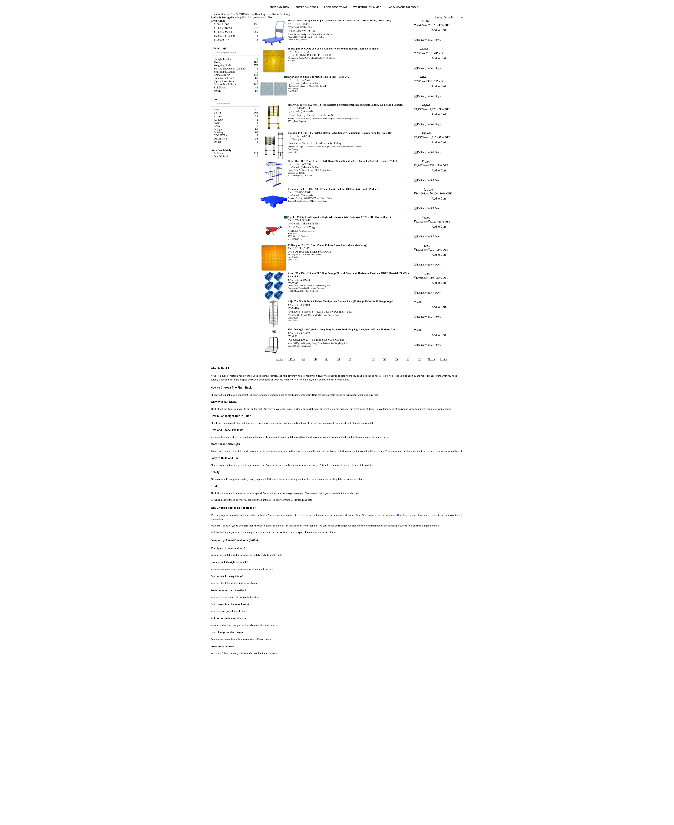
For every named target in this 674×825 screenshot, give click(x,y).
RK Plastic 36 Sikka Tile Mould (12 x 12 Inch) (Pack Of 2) (319, 76)
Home (214, 14)
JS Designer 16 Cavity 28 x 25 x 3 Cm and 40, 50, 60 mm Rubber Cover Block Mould (333, 48)
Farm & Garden (279, 7)
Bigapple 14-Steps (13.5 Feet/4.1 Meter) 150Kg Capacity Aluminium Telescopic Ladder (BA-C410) (340, 133)
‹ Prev (292, 359)
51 (350, 359)
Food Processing (335, 7)
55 (396, 359)
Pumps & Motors (307, 7)
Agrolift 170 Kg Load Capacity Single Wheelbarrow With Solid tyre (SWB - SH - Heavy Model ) (339, 217)
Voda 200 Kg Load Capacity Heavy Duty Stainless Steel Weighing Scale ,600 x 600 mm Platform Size (341, 329)
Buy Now (439, 35)
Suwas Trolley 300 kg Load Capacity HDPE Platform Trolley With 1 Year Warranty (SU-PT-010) (339, 20)
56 (408, 359)
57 (419, 359)
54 (384, 359)
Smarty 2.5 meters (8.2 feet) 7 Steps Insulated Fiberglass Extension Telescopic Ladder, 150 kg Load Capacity (345, 105)
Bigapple (296, 139)
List (432, 17)
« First (279, 359)
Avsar (294, 282)
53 (373, 359)
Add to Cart (439, 30)
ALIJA (295, 307)
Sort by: (438, 17)
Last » (443, 359)
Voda (294, 335)
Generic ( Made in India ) (305, 83)
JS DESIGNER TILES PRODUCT (311, 55)
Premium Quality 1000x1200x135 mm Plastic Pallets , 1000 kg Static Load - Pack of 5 (333, 189)
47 (303, 359)
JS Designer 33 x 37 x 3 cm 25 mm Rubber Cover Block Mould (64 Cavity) (327, 245)
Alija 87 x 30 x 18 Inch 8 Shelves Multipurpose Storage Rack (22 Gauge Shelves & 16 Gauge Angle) (340, 301)
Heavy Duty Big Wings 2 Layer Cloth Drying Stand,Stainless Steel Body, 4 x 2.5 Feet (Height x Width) (342, 161)
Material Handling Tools (258, 14)
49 (326, 359)
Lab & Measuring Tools (403, 7)
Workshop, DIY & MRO (367, 7)
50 (338, 359)
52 (361, 359)
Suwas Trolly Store (302, 26)
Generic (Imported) (302, 111)
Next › (431, 359)
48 (315, 359)
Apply (235, 43)
